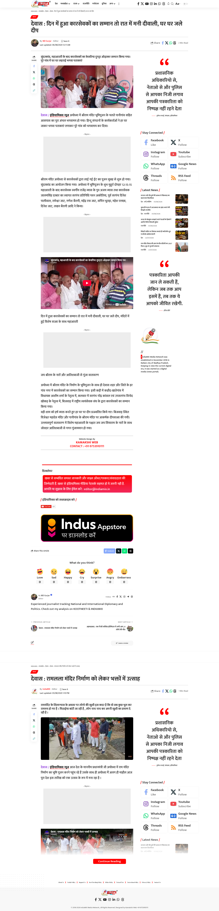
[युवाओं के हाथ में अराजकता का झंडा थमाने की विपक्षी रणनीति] (181, 211)
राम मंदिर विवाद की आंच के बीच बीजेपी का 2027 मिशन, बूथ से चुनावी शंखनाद (156, 245)
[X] (142, 4)
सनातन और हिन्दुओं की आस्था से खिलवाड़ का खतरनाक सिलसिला (155, 197)
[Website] (113, 597)
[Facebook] (138, 4)
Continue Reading (109, 861)
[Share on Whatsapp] (170, 43)
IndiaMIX (46, 689)
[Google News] (183, 166)
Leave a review (123, 643)
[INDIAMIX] (41, 4)
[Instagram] (151, 4)
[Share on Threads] (174, 43)
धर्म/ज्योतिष (147, 201)
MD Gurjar (47, 41)
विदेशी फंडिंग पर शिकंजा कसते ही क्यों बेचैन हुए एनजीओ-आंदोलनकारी (156, 233)
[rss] (183, 178)
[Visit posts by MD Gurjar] (34, 597)
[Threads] (163, 4)
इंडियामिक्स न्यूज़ (59, 115)
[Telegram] (128, 597)
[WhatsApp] (159, 4)
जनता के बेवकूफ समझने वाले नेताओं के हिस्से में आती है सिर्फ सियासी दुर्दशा (156, 221)
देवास (34, 17)
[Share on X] (166, 43)
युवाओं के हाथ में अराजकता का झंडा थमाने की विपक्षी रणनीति (155, 209)
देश (142, 201)
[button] (119, 4)
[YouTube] (146, 4)
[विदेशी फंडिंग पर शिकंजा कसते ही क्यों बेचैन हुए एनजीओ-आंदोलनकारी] (181, 235)
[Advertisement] (87, 154)
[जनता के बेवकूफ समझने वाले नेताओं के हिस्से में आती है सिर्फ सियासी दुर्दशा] (181, 223)
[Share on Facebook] (163, 43)
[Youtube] (183, 154)
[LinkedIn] (155, 4)
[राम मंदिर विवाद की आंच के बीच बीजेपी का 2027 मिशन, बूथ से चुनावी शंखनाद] (181, 247)
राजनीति (146, 213)
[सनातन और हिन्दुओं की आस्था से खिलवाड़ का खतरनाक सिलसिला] (181, 199)
